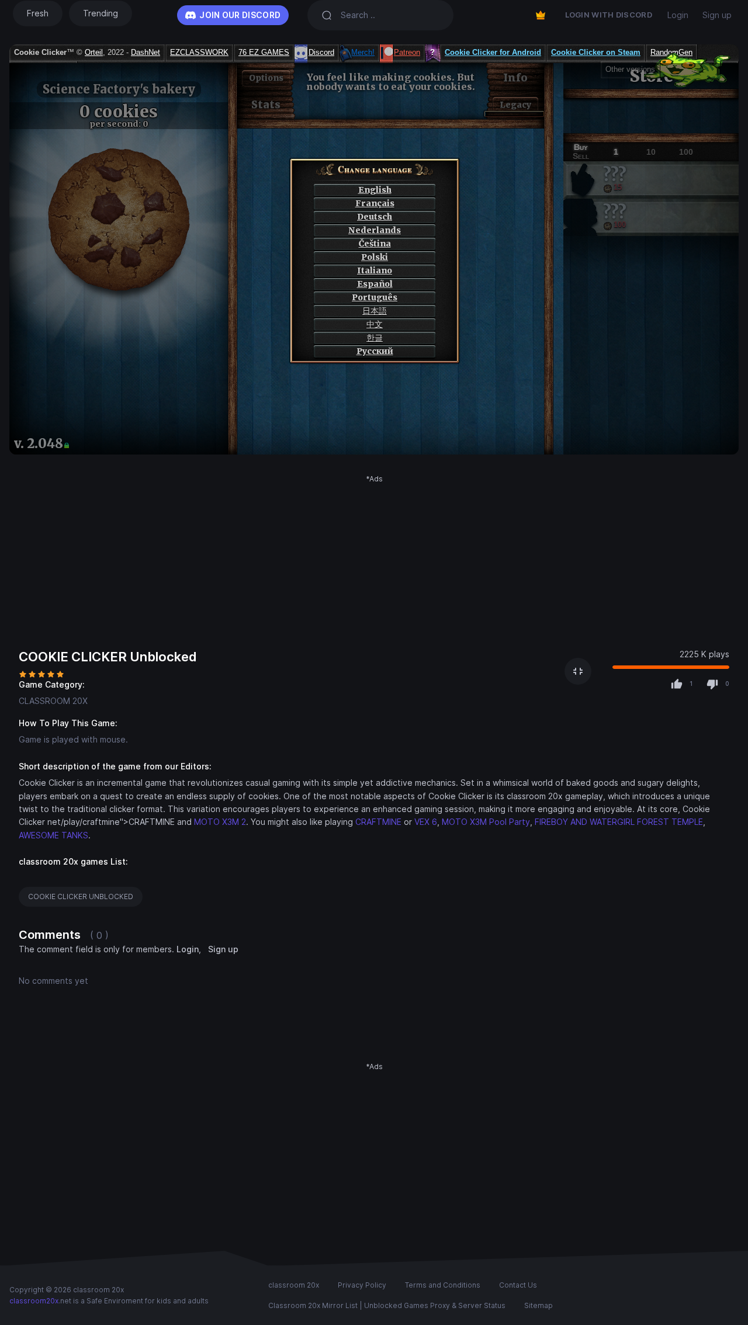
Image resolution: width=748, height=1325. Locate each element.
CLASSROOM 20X (53, 701)
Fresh (38, 13)
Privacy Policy (362, 1285)
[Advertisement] (374, 566)
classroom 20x (293, 1285)
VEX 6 (425, 822)
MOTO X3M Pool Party (486, 822)
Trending (100, 13)
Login (677, 15)
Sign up (717, 15)
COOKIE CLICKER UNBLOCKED (80, 896)
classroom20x (33, 1300)
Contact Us (518, 1285)
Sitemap (538, 1305)
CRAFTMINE (378, 822)
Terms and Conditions (442, 1285)
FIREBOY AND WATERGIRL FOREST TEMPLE (619, 822)
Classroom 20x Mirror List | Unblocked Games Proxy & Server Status (386, 1305)
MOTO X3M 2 (220, 822)
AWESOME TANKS (53, 835)
